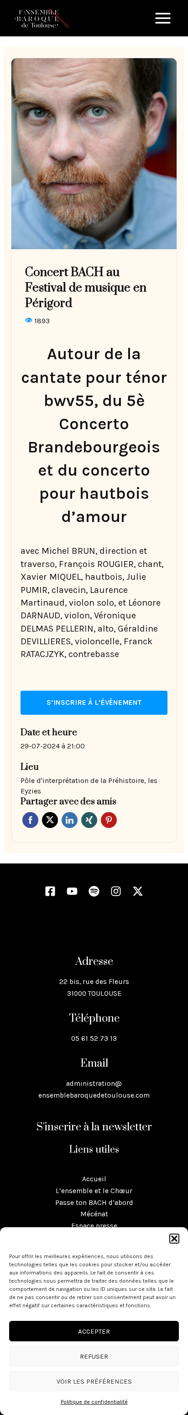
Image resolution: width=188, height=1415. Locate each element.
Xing (89, 820)
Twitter (50, 820)
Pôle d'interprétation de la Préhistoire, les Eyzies (89, 785)
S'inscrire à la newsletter (94, 1127)
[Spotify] (94, 891)
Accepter (94, 1331)
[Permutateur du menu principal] (163, 18)
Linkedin (70, 820)
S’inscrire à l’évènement (94, 702)
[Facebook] (50, 891)
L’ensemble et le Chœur (94, 1191)
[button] (174, 1238)
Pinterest (109, 820)
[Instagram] (115, 891)
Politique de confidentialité (94, 1402)
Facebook (30, 820)
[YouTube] (72, 891)
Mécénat (94, 1214)
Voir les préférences (94, 1381)
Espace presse (94, 1226)
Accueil (94, 1179)
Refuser (94, 1356)
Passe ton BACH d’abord (94, 1203)
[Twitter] (137, 891)
